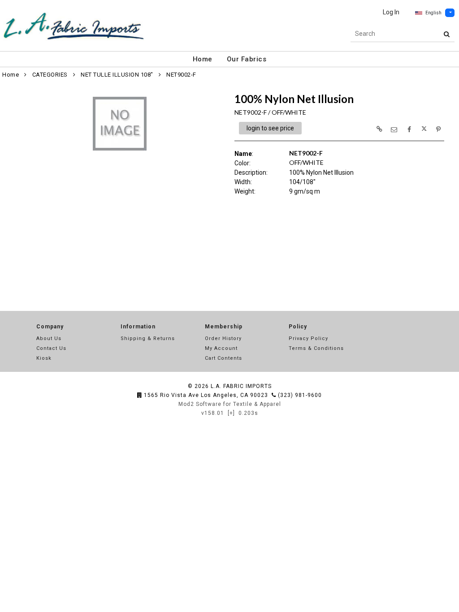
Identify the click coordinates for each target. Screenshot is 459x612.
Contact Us (51, 348)
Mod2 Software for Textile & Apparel (229, 404)
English (433, 12)
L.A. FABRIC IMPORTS (241, 386)
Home (202, 59)
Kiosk (44, 358)
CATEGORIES (50, 74)
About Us (48, 338)
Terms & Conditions (316, 348)
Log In (391, 12)
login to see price (270, 128)
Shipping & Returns (148, 338)
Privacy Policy (308, 338)
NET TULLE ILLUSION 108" (117, 74)
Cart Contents (223, 358)
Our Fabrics (247, 59)
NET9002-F (181, 74)
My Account (221, 348)
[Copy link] (379, 129)
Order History (223, 338)
